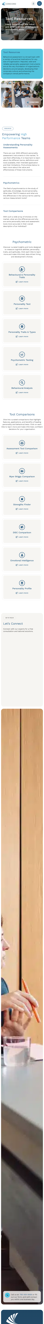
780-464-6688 (26, 1295)
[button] (39, 3)
